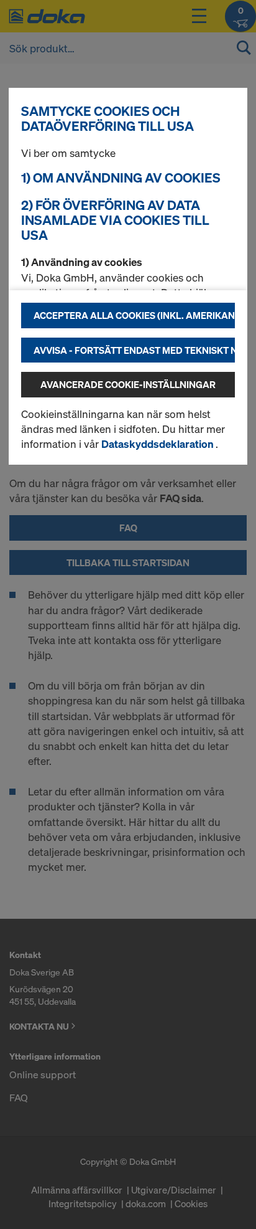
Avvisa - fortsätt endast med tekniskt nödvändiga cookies (134, 350)
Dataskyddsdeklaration (158, 444)
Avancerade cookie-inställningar (128, 384)
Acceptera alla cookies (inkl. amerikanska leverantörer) (134, 315)
